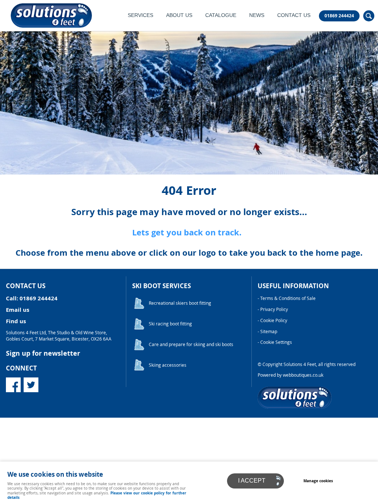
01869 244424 (339, 16)
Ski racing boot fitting (170, 324)
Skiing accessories (167, 365)
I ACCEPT (251, 480)
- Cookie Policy (272, 320)
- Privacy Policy (273, 309)
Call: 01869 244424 (32, 298)
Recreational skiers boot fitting (180, 303)
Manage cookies (318, 480)
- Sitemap (267, 331)
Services (140, 15)
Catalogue (220, 15)
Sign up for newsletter (43, 353)
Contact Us (293, 15)
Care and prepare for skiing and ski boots (191, 344)
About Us (179, 15)
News (256, 15)
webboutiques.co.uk (303, 375)
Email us (17, 310)
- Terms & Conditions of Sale (287, 298)
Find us (16, 321)
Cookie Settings (276, 342)
